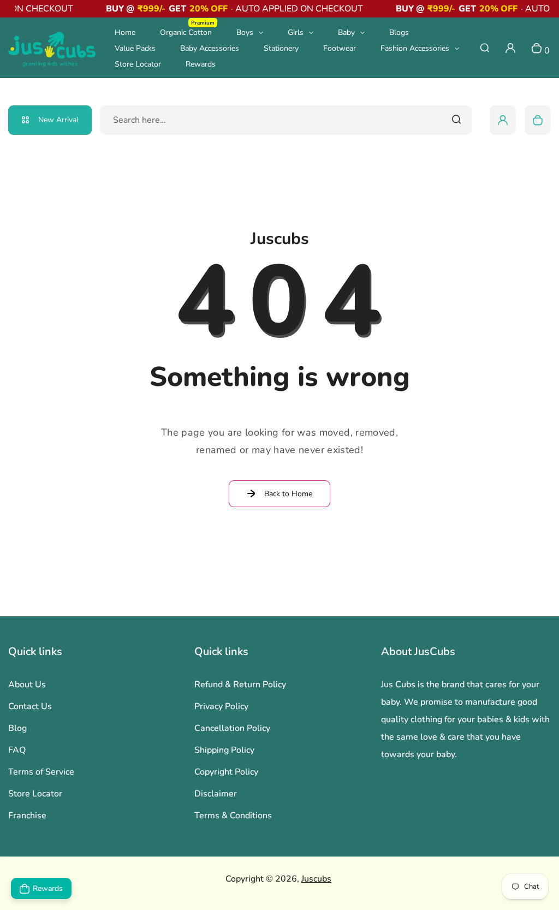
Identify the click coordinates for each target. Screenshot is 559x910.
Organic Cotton (187, 32)
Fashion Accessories (414, 48)
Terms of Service (41, 772)
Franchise (27, 816)
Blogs (399, 32)
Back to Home (288, 494)
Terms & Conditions (233, 816)
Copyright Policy (226, 772)
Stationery (281, 48)
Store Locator (138, 64)
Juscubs (316, 879)
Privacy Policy (221, 706)
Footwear (339, 48)
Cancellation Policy (232, 728)
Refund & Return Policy (240, 685)
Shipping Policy (224, 750)
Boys (244, 32)
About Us (27, 685)
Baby (346, 32)
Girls (296, 32)
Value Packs (135, 48)
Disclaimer (215, 794)
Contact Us (30, 706)
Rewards (201, 64)
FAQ (17, 750)
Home (125, 32)
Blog (17, 728)
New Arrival (58, 120)
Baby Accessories (209, 48)
